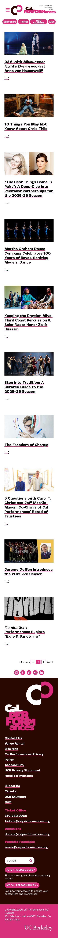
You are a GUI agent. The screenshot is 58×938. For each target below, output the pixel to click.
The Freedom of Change (26, 444)
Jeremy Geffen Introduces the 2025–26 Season (28, 571)
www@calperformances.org (26, 847)
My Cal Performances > (22, 885)
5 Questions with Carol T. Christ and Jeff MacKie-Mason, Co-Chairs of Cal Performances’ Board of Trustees (27, 507)
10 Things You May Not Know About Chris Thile (25, 126)
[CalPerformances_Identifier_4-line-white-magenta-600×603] (29, 683)
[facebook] (22, 672)
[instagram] (16, 672)
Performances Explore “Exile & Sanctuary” (24, 631)
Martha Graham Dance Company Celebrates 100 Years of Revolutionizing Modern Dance (27, 255)
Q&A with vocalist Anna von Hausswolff (24, 66)
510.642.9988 (16, 815)
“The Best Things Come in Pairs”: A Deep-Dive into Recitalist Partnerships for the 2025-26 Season (28, 188)
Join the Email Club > (20, 869)
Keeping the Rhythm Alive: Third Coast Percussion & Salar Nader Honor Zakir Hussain (28, 322)
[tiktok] (29, 672)
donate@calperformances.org (27, 834)
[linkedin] (41, 672)
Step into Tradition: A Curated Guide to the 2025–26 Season (24, 386)
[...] (6, 78)
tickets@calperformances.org (27, 821)
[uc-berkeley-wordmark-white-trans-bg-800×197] (38, 925)
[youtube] (35, 672)
